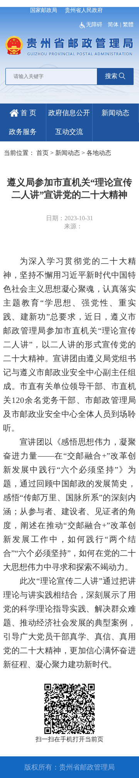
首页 (42, 152)
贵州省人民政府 (84, 10)
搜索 (111, 76)
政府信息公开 (69, 113)
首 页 (27, 113)
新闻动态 (115, 113)
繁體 (128, 24)
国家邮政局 (43, 10)
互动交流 (69, 132)
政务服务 (23, 132)
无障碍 (95, 24)
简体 (113, 24)
